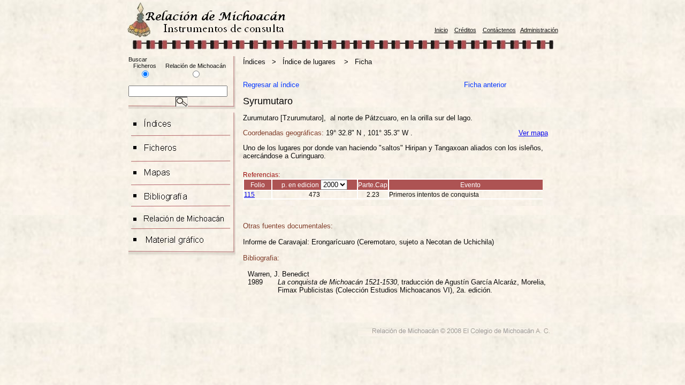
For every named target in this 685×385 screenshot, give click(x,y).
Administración (539, 30)
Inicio (441, 30)
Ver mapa (533, 133)
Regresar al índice (271, 85)
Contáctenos (499, 30)
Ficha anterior (485, 85)
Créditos (465, 30)
